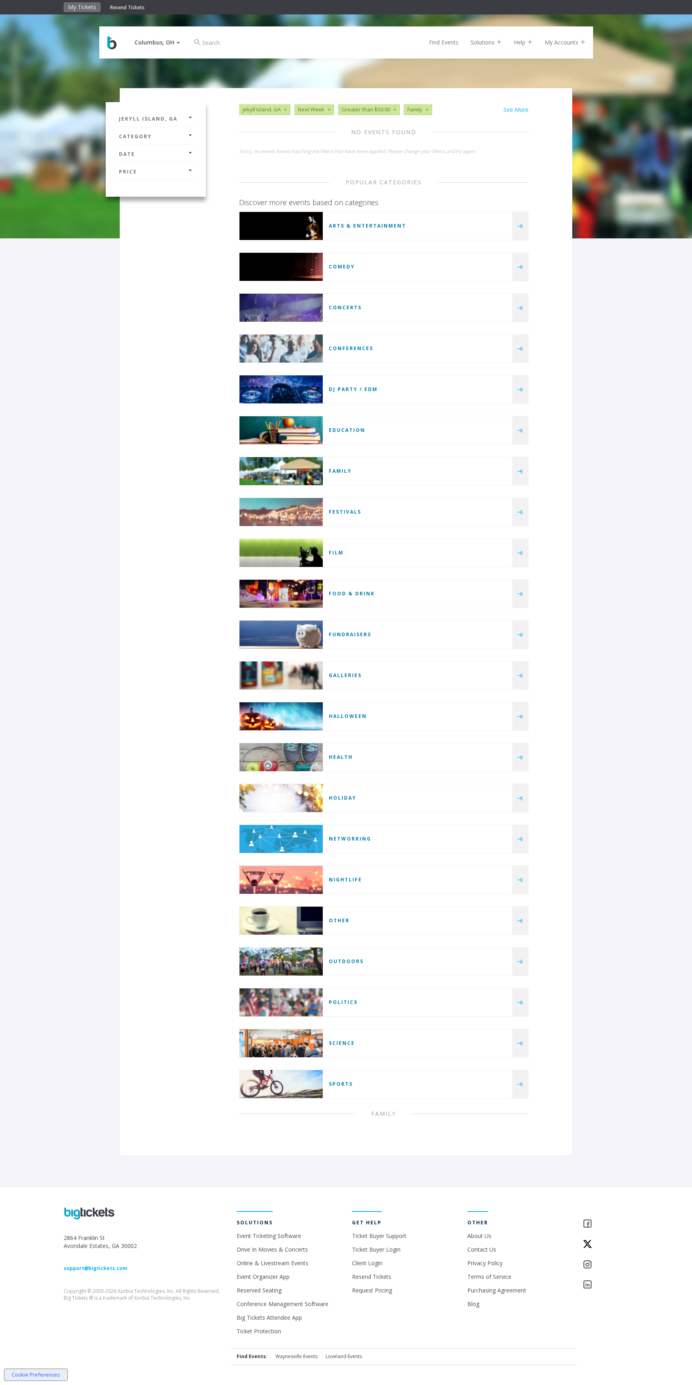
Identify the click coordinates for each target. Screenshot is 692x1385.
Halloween (348, 716)
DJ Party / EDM (353, 389)
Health (341, 757)
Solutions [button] (483, 42)
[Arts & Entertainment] (281, 226)
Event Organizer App (263, 1276)
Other (339, 920)
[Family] (281, 471)
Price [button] (128, 171)
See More (516, 109)
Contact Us (481, 1249)
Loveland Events (344, 1356)
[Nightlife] (281, 880)
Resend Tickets (127, 7)
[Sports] (281, 1084)
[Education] (281, 430)
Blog (473, 1304)
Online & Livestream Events (272, 1263)
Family (340, 471)
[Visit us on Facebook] (605, 1224)
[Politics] (281, 1002)
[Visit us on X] (605, 1244)
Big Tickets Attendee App (269, 1317)
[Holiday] (281, 798)
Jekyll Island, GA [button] (148, 118)
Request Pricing (372, 1290)
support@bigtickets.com (95, 1268)
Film (336, 552)
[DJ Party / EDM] (281, 389)
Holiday (342, 797)
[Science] (281, 1043)
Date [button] (127, 154)
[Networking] (281, 839)
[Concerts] (281, 308)
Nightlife (345, 879)
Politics (343, 1002)
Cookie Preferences (36, 1374)
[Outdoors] (281, 962)
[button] (157, 42)
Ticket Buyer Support (379, 1236)
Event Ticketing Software (269, 1236)
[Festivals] (281, 512)
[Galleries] (281, 675)
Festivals (345, 511)
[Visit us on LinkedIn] (605, 1285)
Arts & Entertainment (367, 225)
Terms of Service (489, 1276)
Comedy (342, 266)
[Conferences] (281, 349)
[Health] (281, 757)
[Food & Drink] (281, 594)
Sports (341, 1084)
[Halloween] (281, 716)
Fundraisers (350, 634)
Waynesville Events (297, 1356)
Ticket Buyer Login (376, 1249)
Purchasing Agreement (496, 1290)
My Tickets (82, 7)
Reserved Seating (259, 1290)
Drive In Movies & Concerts (272, 1249)
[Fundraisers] (281, 635)
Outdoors (346, 961)
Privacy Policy (485, 1263)
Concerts (345, 307)
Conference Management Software (282, 1304)
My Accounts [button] (562, 42)
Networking (350, 838)
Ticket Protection (259, 1331)
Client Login (367, 1263)
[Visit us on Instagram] (605, 1265)
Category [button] (135, 136)
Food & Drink (352, 593)
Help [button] (520, 42)
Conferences (351, 348)
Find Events (444, 42)
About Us (479, 1236)
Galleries (345, 675)
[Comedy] (281, 267)
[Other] (281, 921)
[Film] (281, 553)
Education (347, 430)
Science (342, 1043)
